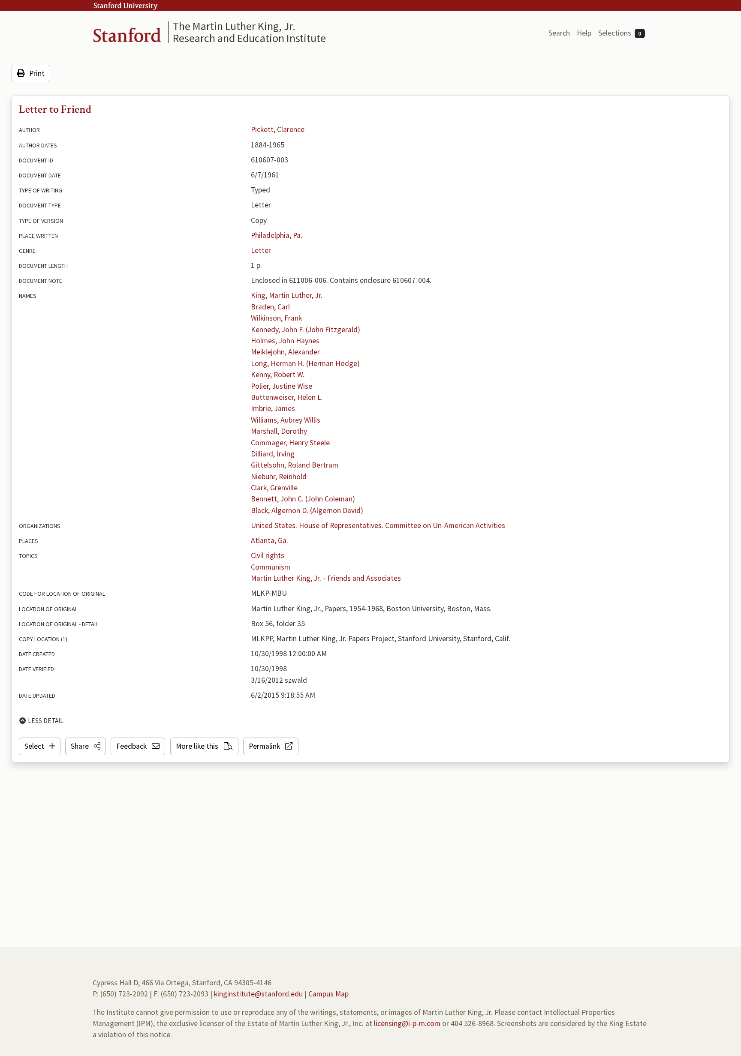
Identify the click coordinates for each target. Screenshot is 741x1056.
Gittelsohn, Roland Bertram (294, 465)
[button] (85, 746)
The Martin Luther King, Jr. (234, 26)
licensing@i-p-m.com (407, 1023)
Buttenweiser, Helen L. (287, 397)
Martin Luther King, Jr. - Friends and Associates (326, 578)
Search (559, 33)
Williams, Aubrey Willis (285, 420)
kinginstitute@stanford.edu (258, 994)
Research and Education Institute (249, 38)
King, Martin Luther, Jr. (286, 295)
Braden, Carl (270, 307)
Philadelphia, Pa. (276, 235)
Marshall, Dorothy (279, 431)
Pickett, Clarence (277, 129)
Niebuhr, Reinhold (279, 476)
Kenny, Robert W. (277, 374)
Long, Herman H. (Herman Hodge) (305, 363)
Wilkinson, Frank (276, 318)
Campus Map (328, 994)
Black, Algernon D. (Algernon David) (307, 510)
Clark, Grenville (274, 487)
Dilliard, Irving (273, 454)
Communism (270, 567)
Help (584, 33)
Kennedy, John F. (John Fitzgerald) (305, 329)
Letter (261, 250)
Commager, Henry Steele (290, 442)
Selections (620, 33)
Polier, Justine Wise (281, 386)
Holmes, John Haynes (285, 340)
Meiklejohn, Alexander (285, 352)
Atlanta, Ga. (269, 540)
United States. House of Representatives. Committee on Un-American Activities (378, 525)
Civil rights (267, 555)
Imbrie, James (273, 408)
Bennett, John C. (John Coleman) (303, 499)
